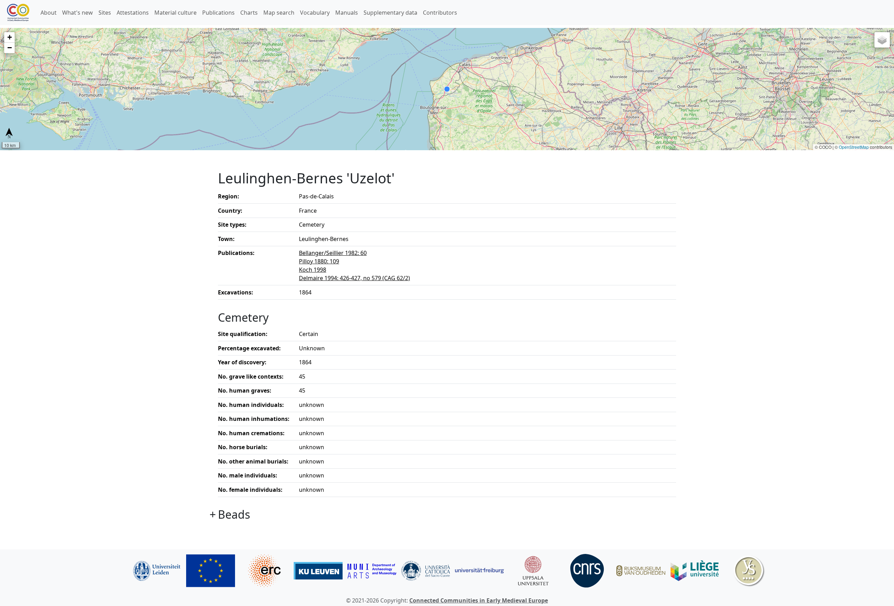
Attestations (133, 12)
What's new (77, 12)
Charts (249, 12)
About (49, 12)
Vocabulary (315, 12)
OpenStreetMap (854, 147)
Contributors (440, 12)
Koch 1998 (312, 269)
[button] (9, 37)
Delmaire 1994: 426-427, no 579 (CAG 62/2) (354, 278)
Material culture (175, 12)
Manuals (346, 12)
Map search (278, 12)
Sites (104, 12)
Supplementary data (390, 12)
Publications (218, 12)
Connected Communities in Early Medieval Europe (478, 600)
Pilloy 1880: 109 (319, 261)
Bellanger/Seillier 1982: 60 (333, 253)
